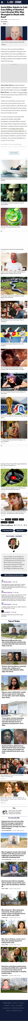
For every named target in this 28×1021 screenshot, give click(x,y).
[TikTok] (18, 525)
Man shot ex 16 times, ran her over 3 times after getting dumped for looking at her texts (13, 940)
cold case (15, 519)
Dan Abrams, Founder (17, 1010)
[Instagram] (19, 525)
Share (4, 23)
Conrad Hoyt (4, 917)
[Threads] (21, 525)
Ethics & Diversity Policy (18, 1008)
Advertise (21, 1003)
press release (23, 92)
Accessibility (19, 1005)
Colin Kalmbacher (6, 830)
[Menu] (2, 2)
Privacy (13, 1005)
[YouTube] (14, 525)
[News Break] (26, 525)
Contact (8, 1010)
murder (21, 519)
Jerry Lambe (4, 19)
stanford (11, 522)
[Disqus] (14, 598)
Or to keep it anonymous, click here (15, 812)
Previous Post (8, 530)
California (8, 519)
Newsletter (6, 1005)
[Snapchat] (24, 525)
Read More (14, 153)
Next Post (20, 530)
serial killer (4, 522)
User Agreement (7, 1008)
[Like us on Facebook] (16, 525)
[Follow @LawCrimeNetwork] (23, 525)
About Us (15, 1003)
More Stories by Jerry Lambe (14, 575)
